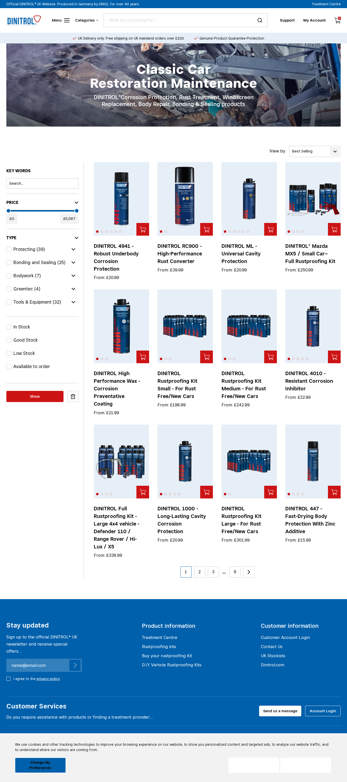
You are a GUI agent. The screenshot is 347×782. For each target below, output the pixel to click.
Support (287, 20)
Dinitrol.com (272, 664)
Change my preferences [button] (40, 765)
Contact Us (271, 646)
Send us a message (280, 711)
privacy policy (48, 678)
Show (35, 396)
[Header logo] (23, 20)
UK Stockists (273, 655)
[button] (97, 231)
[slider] (8, 210)
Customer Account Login (285, 637)
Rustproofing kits (159, 646)
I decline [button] (253, 765)
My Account (314, 20)
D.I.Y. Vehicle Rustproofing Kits (171, 664)
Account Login (323, 711)
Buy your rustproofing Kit (167, 655)
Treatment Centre (326, 4)
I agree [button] (305, 765)
